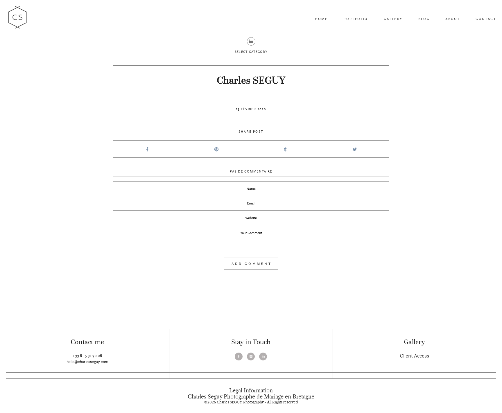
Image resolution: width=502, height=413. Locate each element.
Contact (486, 19)
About (452, 19)
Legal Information (251, 390)
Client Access (414, 355)
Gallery (393, 19)
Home (321, 19)
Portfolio (355, 19)
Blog (424, 19)
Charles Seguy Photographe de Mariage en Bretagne (251, 397)
